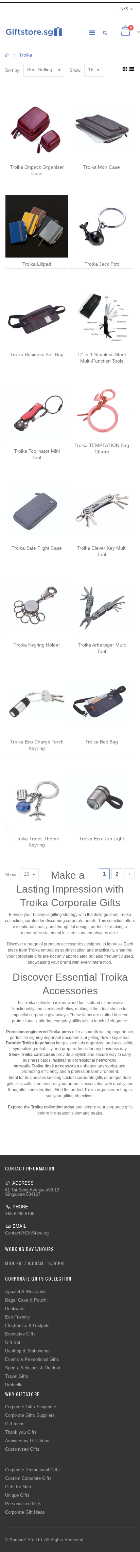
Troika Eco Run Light (101, 838)
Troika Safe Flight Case (37, 548)
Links (123, 9)
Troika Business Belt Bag (37, 354)
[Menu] (92, 33)
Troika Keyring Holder (37, 645)
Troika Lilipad (36, 264)
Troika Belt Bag (101, 741)
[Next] (129, 874)
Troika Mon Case (101, 167)
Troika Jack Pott (102, 264)
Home (7, 55)
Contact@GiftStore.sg (27, 1233)
